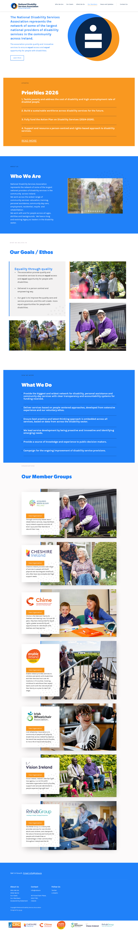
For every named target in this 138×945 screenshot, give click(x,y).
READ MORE (29, 140)
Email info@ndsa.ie (32, 873)
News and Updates (106, 4)
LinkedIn (55, 893)
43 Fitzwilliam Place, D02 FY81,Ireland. (38, 898)
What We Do (80, 4)
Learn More (17, 58)
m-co (20, 910)
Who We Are (59, 4)
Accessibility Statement (19, 901)
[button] (72, 196)
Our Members (92, 4)
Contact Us (124, 4)
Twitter (54, 890)
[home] (24, 6)
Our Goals (69, 4)
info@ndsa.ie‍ (35, 890)
